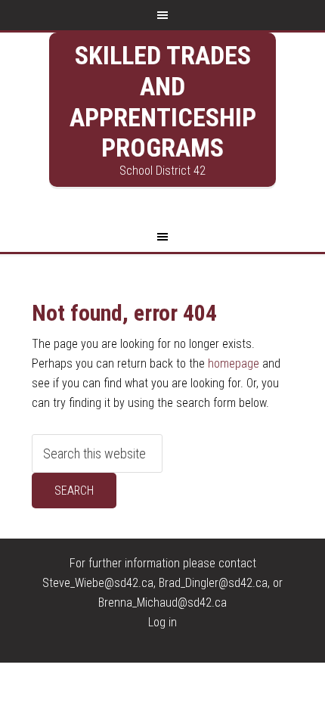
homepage (233, 363)
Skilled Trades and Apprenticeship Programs (163, 101)
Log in (162, 622)
